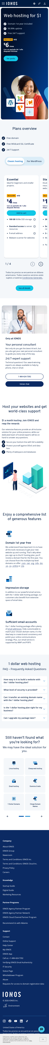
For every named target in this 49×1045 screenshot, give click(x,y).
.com (23, 563)
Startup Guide (9, 886)
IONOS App (7, 954)
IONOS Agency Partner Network (16, 913)
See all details (24, 288)
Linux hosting (14, 769)
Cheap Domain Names (35, 805)
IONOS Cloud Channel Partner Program (19, 917)
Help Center (8, 945)
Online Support (9, 941)
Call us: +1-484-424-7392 (13, 958)
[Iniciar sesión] (44, 3)
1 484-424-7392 (24, 376)
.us (6, 566)
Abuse (5, 979)
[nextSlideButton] (41, 816)
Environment (14, 1006)
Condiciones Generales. (32, 278)
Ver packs (11, 58)
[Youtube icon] (15, 1021)
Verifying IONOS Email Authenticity (17, 962)
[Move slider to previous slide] (32, 264)
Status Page (8, 971)
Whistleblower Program (13, 975)
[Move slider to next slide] (41, 264)
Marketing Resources (12, 894)
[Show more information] (34, 219)
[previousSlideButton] (7, 816)
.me (22, 566)
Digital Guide (8, 890)
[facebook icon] (9, 1021)
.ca (10, 566)
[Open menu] (3, 3)
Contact (6, 937)
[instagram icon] (4, 1021)
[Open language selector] (34, 3)
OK (43, 1039)
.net (28, 563)
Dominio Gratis (35, 786)
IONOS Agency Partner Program (16, 908)
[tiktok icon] (27, 1021)
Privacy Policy (8, 868)
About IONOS (8, 846)
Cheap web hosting (35, 769)
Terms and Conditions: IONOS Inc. (17, 859)
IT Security (7, 966)
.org (32, 563)
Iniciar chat (24, 384)
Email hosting (14, 786)
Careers (6, 872)
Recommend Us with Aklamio (15, 923)
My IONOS (7, 949)
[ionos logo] (11, 3)
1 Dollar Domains (14, 804)
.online (15, 566)
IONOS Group (8, 851)
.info (37, 563)
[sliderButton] (21, 816)
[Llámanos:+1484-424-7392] (39, 3)
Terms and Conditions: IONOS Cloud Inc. (20, 863)
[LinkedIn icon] (21, 1021)
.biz (41, 563)
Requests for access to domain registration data (23, 984)
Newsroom (7, 855)
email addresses (15, 629)
